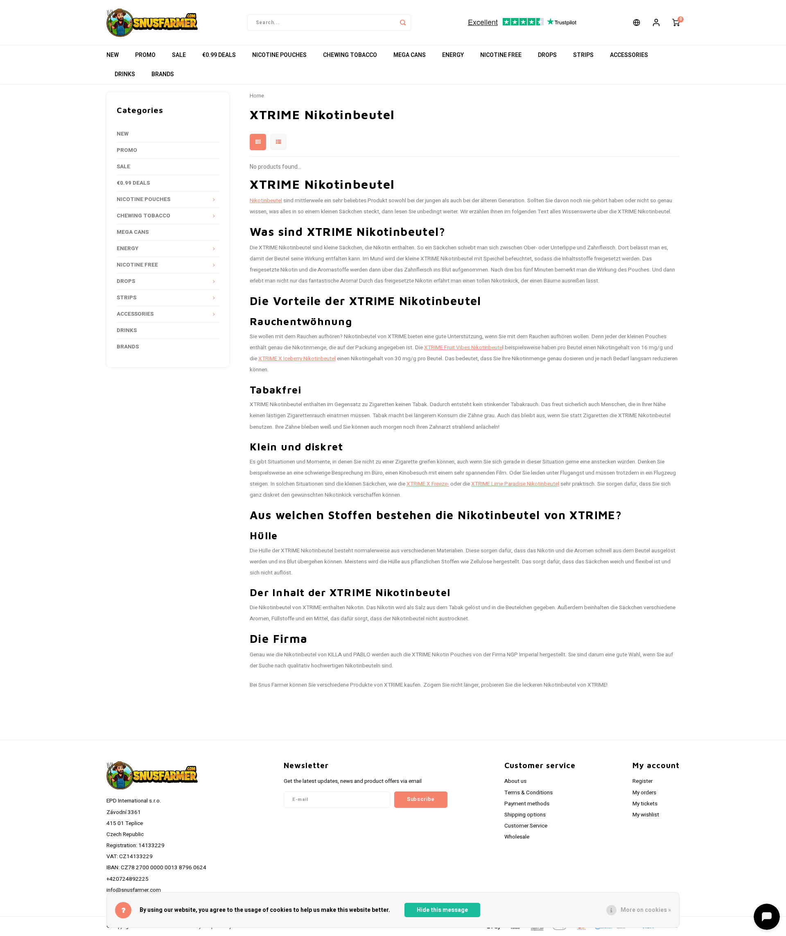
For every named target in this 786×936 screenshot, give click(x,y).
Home (257, 95)
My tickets (644, 804)
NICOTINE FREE (501, 55)
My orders (644, 793)
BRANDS (162, 74)
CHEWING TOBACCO (350, 55)
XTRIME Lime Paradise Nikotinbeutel (515, 484)
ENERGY (453, 55)
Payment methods (526, 804)
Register (642, 781)
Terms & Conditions (528, 793)
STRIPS (583, 55)
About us (515, 781)
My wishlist (645, 815)
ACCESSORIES (629, 55)
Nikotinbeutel (266, 201)
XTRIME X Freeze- (428, 484)
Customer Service (525, 826)
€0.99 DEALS (219, 55)
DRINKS (125, 74)
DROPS (547, 55)
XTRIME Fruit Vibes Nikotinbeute (463, 348)
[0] (676, 22)
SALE (179, 55)
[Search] (403, 22)
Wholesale (516, 837)
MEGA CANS (409, 55)
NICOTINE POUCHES (279, 55)
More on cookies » (646, 910)
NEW (112, 55)
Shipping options (525, 815)
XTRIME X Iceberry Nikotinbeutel (297, 359)
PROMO (145, 55)
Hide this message (442, 910)
